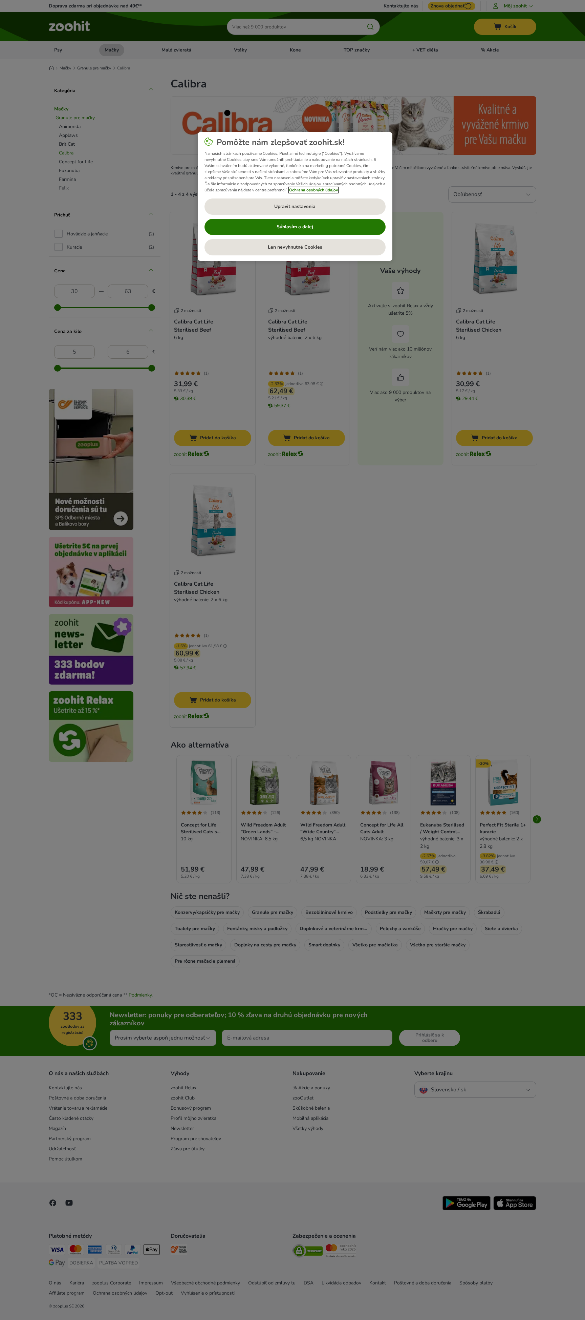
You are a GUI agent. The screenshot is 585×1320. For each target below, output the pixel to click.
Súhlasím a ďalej (295, 227)
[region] (295, 196)
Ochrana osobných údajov (313, 190)
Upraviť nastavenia (295, 206)
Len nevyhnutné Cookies (295, 247)
